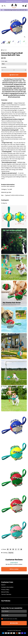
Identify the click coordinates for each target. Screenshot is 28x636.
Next (25, 26)
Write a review (14, 569)
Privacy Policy (5, 589)
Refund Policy (5, 592)
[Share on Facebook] (8, 549)
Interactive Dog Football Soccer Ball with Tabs (15, 10)
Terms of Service (6, 594)
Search (3, 585)
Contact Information (7, 587)
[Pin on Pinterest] (13, 549)
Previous (2, 26)
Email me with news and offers (10, 618)
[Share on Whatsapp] (16, 549)
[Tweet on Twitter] (10, 549)
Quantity (3, 67)
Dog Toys (4, 50)
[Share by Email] (18, 549)
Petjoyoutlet (18, 630)
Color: (4, 61)
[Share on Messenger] (21, 549)
